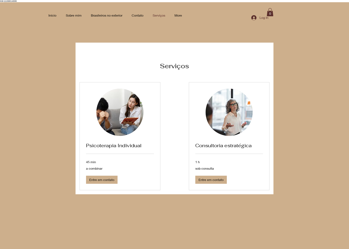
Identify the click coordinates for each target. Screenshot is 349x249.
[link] (120, 145)
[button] (270, 12)
